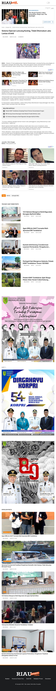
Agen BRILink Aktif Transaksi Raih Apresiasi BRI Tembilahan (35, 229)
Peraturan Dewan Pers (18, 678)
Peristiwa (6, 620)
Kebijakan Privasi (38, 678)
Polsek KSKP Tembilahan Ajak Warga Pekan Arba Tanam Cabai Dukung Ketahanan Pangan (36, 279)
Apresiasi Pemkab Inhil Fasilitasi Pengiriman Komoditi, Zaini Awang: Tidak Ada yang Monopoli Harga (26, 566)
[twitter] (6, 199)
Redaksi (7, 678)
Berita (8, 195)
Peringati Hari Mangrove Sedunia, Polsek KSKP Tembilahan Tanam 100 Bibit (38, 262)
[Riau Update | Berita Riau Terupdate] (10, 3)
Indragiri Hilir (8, 27)
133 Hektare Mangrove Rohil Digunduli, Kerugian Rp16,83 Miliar (22, 116)
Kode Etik (28, 678)
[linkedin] (14, 199)
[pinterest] (11, 199)
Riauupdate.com (11, 143)
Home (3, 27)
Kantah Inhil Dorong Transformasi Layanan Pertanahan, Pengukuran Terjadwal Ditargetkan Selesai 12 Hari (37, 246)
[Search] (51, 3)
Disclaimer (48, 678)
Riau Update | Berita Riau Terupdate (33, 684)
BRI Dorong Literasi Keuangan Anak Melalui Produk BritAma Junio (23, 113)
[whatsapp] (9, 199)
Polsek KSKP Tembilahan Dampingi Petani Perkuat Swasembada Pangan (25, 111)
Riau (5, 591)
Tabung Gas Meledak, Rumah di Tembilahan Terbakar (17, 624)
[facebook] (3, 199)
